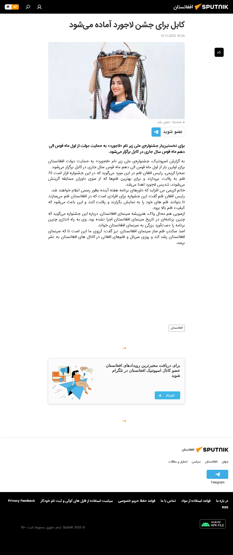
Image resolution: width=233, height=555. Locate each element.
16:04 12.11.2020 (173, 36)
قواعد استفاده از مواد (195, 501)
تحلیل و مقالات (178, 461)
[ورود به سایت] (39, 6)
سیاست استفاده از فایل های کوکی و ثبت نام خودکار (77, 501)
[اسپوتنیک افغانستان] (213, 11)
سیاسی (196, 461)
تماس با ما (168, 501)
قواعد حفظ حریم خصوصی (136, 501)
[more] (219, 52)
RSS (225, 507)
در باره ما (222, 501)
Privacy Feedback (21, 501)
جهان (225, 461)
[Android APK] (212, 524)
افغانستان (177, 328)
